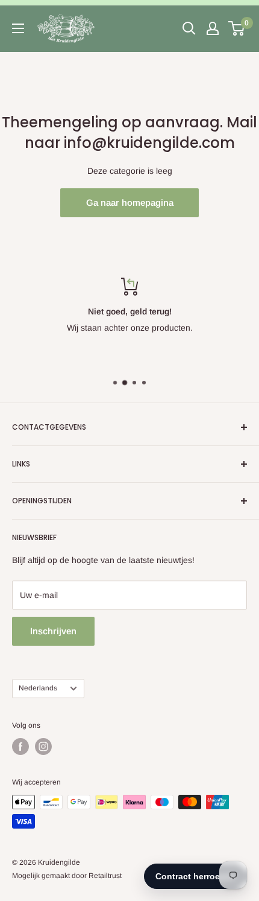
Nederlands (38, 688)
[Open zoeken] (189, 28)
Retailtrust (105, 875)
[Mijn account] (213, 28)
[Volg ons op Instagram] (43, 746)
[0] (237, 28)
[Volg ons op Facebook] (20, 746)
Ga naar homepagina (129, 202)
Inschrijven (53, 631)
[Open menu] (18, 28)
